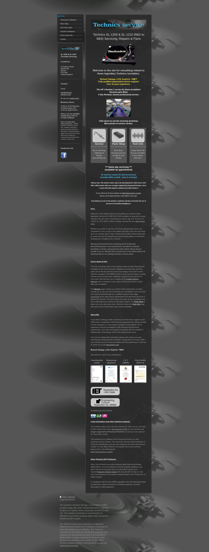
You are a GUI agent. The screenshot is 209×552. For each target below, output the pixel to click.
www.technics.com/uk (69, 546)
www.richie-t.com (112, 345)
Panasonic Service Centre (107, 472)
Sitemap (71, 497)
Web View (144, 497)
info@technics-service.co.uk (66, 93)
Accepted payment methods (101, 411)
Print (64, 497)
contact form (74, 98)
